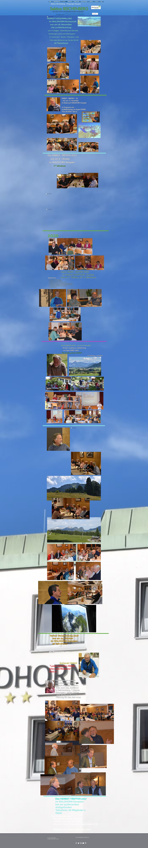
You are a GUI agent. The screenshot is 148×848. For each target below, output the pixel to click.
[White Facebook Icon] (76, 843)
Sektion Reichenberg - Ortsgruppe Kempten (66, 4)
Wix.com (57, 838)
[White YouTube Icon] (83, 843)
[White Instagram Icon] (81, 843)
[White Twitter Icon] (78, 843)
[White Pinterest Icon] (86, 843)
